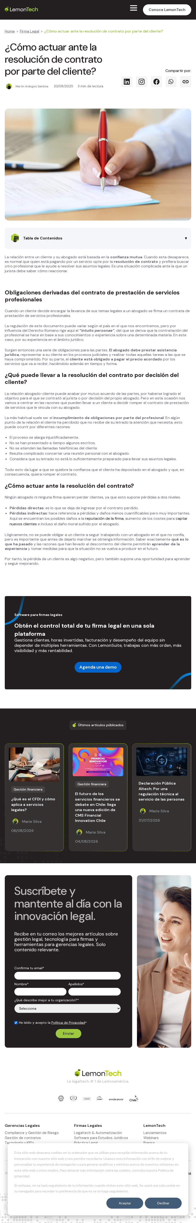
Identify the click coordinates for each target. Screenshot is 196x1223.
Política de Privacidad (68, 1022)
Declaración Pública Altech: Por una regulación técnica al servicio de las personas (162, 791)
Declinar (163, 1203)
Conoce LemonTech (167, 9)
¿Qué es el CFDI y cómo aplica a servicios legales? (33, 804)
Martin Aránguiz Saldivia (32, 86)
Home (10, 31)
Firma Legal (29, 31)
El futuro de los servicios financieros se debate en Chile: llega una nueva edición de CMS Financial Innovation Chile (97, 807)
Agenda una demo (98, 667)
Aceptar (125, 1203)
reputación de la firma (104, 518)
